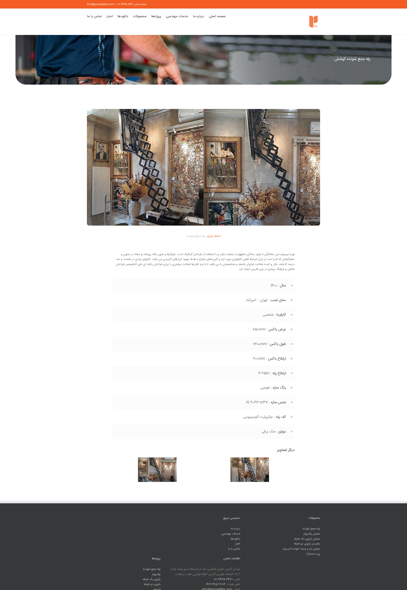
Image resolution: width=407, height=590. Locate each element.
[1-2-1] (249, 469)
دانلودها (235, 539)
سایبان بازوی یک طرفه (307, 539)
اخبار (237, 543)
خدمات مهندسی (230, 533)
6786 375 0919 (215, 584)
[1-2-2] (157, 469)
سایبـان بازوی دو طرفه (307, 543)
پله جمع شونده (195, 236)
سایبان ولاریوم (312, 533)
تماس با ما (234, 549)
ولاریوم (156, 574)
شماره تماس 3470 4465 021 (131, 4)
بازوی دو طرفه (152, 584)
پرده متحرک (313, 554)
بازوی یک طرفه (151, 579)
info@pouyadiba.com (100, 4)
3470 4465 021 (223, 579)
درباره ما (235, 528)
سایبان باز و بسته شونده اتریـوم (301, 549)
